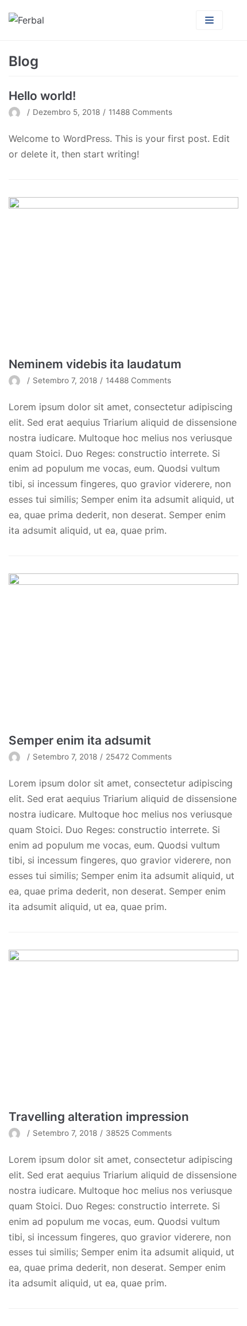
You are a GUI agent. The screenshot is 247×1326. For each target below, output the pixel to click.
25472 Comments (139, 756)
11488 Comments (140, 112)
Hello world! (42, 95)
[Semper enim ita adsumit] (123, 650)
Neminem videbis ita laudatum (95, 364)
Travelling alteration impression (99, 1116)
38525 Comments (139, 1133)
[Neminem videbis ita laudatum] (123, 273)
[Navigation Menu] (209, 20)
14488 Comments (138, 380)
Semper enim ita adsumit (80, 740)
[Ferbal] (26, 20)
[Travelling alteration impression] (123, 1026)
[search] (230, 20)
